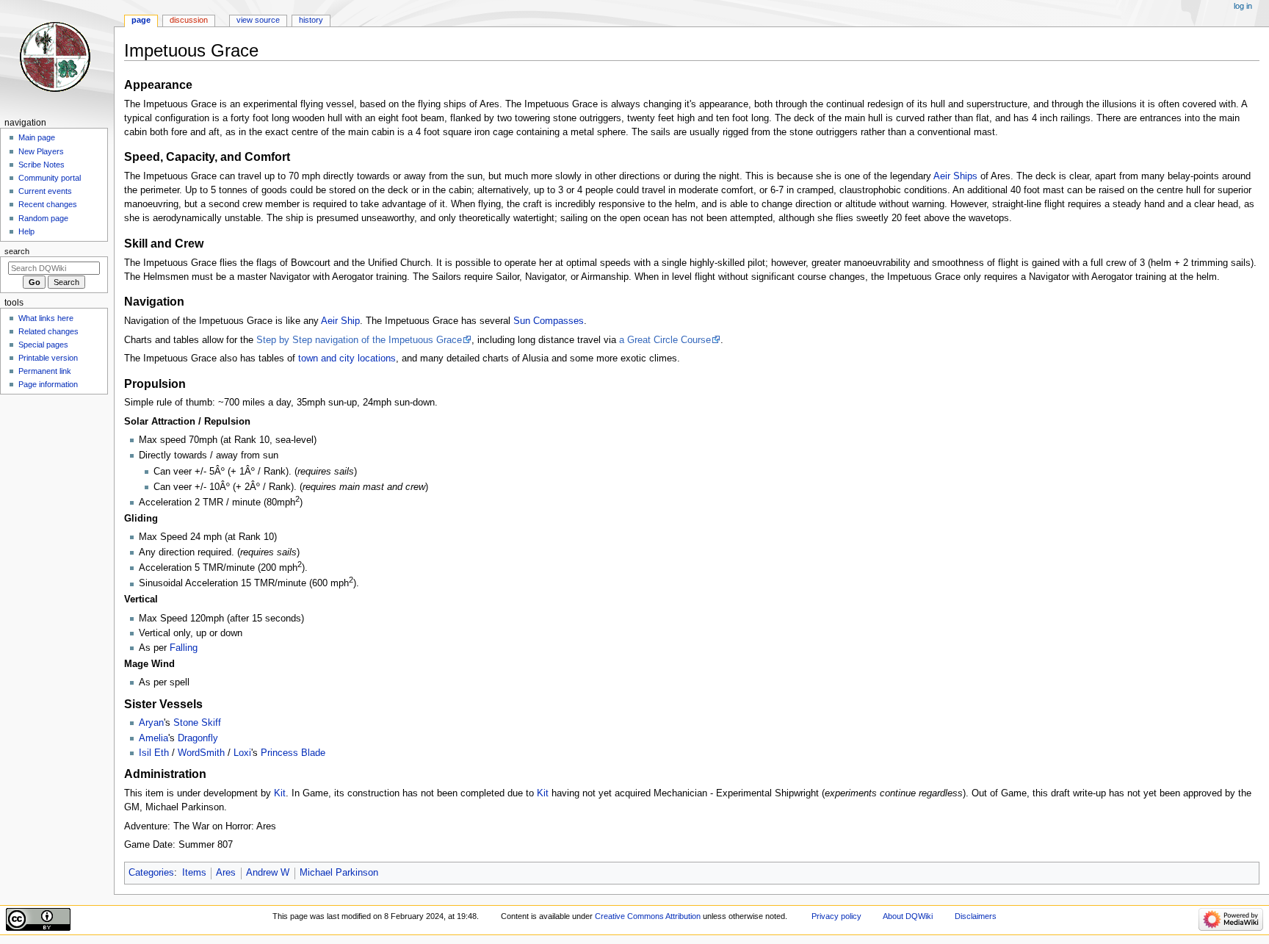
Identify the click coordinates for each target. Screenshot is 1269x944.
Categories (151, 873)
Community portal (49, 177)
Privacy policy (836, 916)
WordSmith (201, 753)
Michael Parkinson (339, 873)
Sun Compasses (548, 321)
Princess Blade (293, 753)
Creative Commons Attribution (648, 916)
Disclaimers (976, 916)
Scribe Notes (41, 164)
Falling (184, 648)
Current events (45, 191)
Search (16, 251)
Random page (43, 218)
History (311, 19)
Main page (36, 137)
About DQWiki (908, 916)
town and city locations (347, 358)
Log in (1243, 5)
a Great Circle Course (665, 340)
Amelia (153, 738)
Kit (280, 793)
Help (26, 231)
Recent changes (47, 204)
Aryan (151, 723)
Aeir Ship (340, 321)
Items (194, 873)
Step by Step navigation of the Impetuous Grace (359, 340)
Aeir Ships (955, 176)
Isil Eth (154, 753)
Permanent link (44, 371)
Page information (48, 384)
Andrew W (267, 873)
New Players (41, 151)
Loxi (242, 753)
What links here (45, 318)
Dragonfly (198, 738)
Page (141, 19)
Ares (226, 873)
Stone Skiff (197, 723)
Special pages (43, 344)
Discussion (189, 19)
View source (258, 19)
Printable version (48, 357)
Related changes (48, 331)
